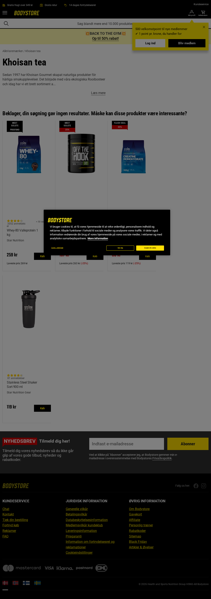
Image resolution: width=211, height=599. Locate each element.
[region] (107, 232)
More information (98, 238)
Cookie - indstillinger (57, 248)
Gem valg (120, 248)
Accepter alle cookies (150, 248)
